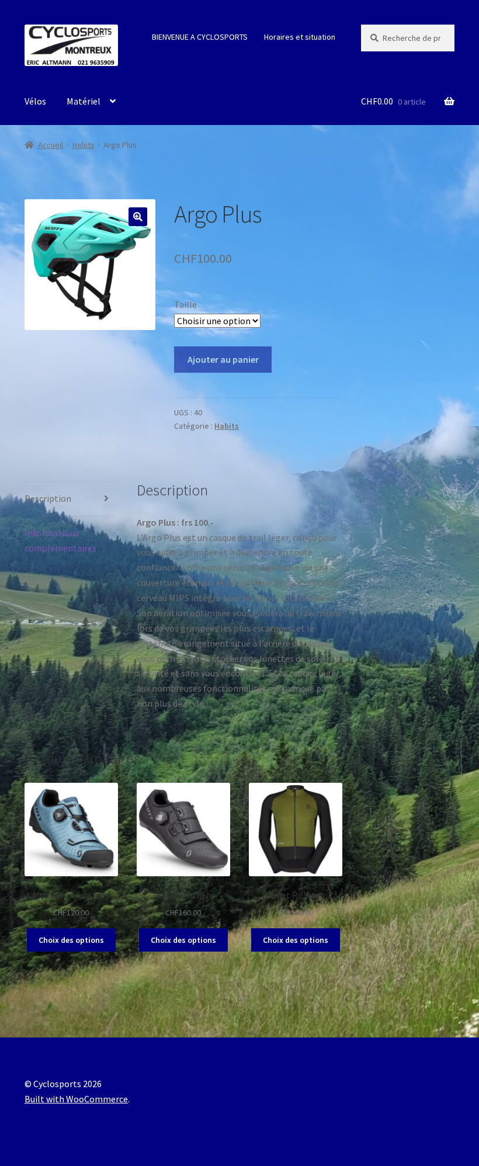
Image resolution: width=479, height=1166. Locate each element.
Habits (83, 145)
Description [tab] (48, 498)
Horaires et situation (299, 37)
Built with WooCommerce (76, 1099)
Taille (185, 304)
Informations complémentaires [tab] (60, 540)
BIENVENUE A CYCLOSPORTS (200, 37)
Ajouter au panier (223, 359)
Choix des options (71, 940)
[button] (138, 216)
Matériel (83, 101)
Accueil (50, 145)
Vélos (35, 101)
